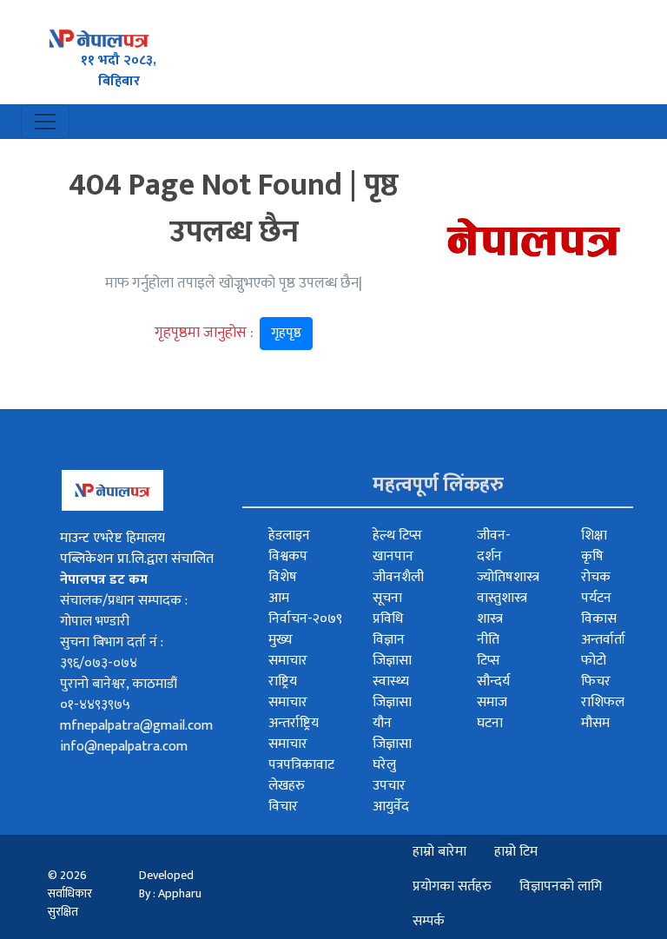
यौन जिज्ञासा (392, 733)
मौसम (595, 723)
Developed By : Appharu (170, 884)
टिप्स (488, 660)
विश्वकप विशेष (287, 567)
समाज (492, 702)
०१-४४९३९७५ (95, 705)
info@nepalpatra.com (124, 746)
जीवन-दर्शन (494, 546)
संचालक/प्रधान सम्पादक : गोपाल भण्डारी (124, 611)
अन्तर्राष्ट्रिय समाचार (293, 733)
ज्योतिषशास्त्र (508, 577)
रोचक (596, 577)
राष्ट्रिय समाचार (287, 692)
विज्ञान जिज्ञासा (392, 650)
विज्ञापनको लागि (560, 886)
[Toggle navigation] (45, 121)
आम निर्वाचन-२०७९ (305, 608)
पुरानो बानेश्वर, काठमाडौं (118, 684)
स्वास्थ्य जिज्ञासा (392, 692)
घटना (490, 723)
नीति (488, 639)
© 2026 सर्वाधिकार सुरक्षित (70, 893)
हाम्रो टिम (516, 851)
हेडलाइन (289, 535)
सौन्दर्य (493, 681)
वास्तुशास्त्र (502, 598)
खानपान (393, 556)
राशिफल (602, 702)
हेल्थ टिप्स (397, 535)
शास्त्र (490, 619)
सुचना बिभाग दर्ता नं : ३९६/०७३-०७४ (111, 653)
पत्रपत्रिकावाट (301, 765)
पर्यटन (596, 598)
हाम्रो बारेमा (439, 851)
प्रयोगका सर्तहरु (452, 886)
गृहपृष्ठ (286, 333)
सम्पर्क (429, 921)
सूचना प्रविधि (388, 608)
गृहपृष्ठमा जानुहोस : (228, 333)
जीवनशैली (398, 577)
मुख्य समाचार (287, 650)
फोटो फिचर (596, 671)
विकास (599, 619)
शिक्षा (594, 535)
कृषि (592, 556)
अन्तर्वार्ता (603, 639)
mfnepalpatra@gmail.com (136, 725)
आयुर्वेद (391, 806)
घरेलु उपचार (389, 775)
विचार (283, 806)
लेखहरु (286, 785)
